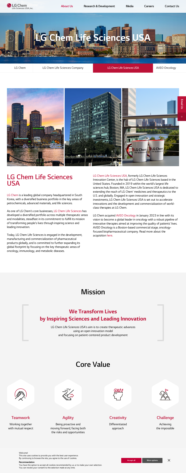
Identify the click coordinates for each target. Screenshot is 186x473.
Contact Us (172, 6)
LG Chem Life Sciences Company (63, 67)
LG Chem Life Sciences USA (123, 67)
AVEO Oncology (166, 67)
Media (129, 6)
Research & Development (99, 6)
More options (152, 460)
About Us (67, 6)
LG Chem (26, 6)
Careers (149, 6)
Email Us (181, 104)
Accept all (131, 460)
